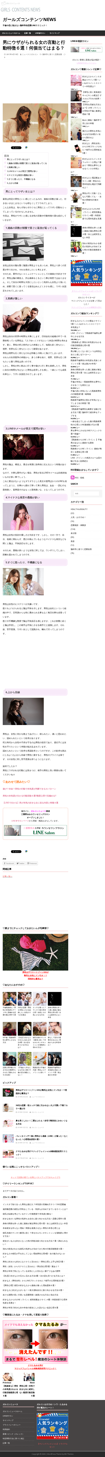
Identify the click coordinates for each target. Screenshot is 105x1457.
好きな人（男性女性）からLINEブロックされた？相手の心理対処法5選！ (34, 1280)
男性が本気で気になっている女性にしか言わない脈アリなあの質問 (31, 1271)
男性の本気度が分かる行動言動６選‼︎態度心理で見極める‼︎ (29, 795)
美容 (73, 541)
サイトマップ (54, 33)
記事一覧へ (7, 876)
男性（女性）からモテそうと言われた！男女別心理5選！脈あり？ (31, 1266)
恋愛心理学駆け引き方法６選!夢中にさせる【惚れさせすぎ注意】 (9, 1071)
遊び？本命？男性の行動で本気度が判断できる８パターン (29, 788)
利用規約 (6, 1429)
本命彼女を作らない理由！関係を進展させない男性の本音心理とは (31, 1228)
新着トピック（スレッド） (13, 1434)
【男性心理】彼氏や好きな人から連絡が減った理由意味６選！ (29, 1285)
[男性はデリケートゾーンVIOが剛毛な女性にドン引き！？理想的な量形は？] (8, 1095)
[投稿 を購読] (73, 477)
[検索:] (86, 493)
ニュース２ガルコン (30, 54)
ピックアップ (9, 1082)
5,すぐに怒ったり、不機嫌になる (21, 179)
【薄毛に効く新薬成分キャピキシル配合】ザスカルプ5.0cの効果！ (91, 95)
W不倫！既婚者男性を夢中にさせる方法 (9, 1040)
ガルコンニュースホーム (11, 33)
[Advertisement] (35, 81)
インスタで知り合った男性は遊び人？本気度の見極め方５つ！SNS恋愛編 (34, 1204)
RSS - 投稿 (79, 477)
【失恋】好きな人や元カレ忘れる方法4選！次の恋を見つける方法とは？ (24, 1042)
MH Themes (68, 1454)
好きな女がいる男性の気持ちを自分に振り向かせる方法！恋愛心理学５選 (34, 1218)
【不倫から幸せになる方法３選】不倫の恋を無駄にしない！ (24, 1071)
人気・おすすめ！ (78, 517)
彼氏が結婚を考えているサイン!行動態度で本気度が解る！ (28, 1214)
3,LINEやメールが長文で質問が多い (22, 171)
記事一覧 (27, 33)
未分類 (73, 533)
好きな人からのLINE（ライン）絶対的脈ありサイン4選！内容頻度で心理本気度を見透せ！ (86, 215)
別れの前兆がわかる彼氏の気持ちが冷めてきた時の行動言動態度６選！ (33, 1248)
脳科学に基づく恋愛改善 (52, 54)
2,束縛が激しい (13, 167)
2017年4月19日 (12, 54)
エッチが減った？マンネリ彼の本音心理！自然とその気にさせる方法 (39, 1011)
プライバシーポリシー (12, 1425)
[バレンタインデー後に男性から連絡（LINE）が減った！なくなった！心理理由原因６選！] (8, 1141)
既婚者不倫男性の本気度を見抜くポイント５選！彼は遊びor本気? (54, 1071)
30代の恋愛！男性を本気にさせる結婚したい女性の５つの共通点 (24, 1011)
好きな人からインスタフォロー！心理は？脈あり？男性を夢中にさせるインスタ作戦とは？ (86, 165)
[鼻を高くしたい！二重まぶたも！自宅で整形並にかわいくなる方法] (8, 1125)
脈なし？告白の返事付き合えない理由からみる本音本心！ (54, 1041)
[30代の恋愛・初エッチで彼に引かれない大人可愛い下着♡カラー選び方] (8, 1110)
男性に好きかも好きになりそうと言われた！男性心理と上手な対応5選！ (34, 1261)
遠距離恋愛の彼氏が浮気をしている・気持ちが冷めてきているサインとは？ (35, 1209)
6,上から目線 (12, 183)
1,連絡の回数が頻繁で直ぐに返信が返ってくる (27, 163)
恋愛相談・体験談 (78, 525)
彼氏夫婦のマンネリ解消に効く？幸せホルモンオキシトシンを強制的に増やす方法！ (39, 1042)
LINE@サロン (40, 33)
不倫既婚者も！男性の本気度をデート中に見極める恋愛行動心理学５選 (9, 1011)
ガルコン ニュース (37, 1112)
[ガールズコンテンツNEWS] (20, 12)
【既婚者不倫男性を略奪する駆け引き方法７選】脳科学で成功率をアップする (86, 412)
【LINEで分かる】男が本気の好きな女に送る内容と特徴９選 (30, 802)
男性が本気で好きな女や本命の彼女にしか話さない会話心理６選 (30, 1307)
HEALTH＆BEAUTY (79, 509)
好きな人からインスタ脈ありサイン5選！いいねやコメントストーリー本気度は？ (86, 324)
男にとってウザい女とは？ (18, 159)
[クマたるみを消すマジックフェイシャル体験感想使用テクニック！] (8, 1156)
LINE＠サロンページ (20, 820)
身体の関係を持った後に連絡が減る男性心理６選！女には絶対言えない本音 (54, 1012)
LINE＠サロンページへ (86, 63)
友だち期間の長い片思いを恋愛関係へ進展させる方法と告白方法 (30, 1294)
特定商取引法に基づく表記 (13, 1438)
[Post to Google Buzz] (26, 148)
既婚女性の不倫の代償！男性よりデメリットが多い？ (39, 1070)
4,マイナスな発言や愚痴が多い (20, 175)
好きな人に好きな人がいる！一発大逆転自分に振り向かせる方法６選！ (33, 1290)
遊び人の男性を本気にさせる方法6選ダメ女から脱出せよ (91, 134)
